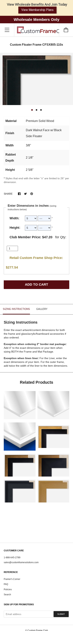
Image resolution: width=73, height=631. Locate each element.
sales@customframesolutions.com (21, 562)
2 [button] (36, 110)
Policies (8, 589)
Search (7, 594)
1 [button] (32, 110)
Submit (61, 614)
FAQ (6, 584)
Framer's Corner (12, 579)
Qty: (63, 237)
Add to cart (36, 284)
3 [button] (41, 110)
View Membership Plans (37, 10)
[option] (36, 79)
